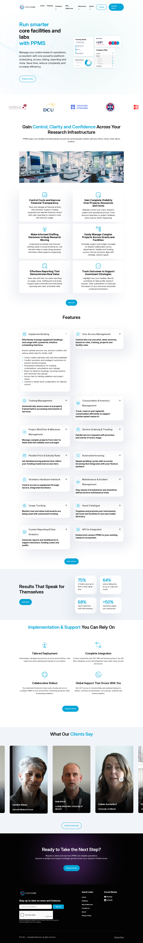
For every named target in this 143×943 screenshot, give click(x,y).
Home (42, 6)
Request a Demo (27, 79)
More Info (71, 303)
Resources (82, 6)
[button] (121, 779)
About (91, 6)
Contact (101, 7)
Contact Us (86, 908)
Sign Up (58, 907)
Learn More (25, 602)
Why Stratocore (69, 7)
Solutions (58, 6)
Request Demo (114, 7)
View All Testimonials (71, 826)
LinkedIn (110, 900)
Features (50, 6)
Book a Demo (71, 561)
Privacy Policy (86, 916)
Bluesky (109, 897)
